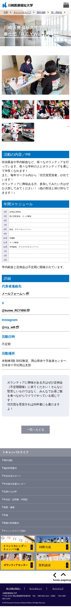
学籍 (6, 515)
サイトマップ (57, 589)
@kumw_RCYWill (14, 310)
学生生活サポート (12, 476)
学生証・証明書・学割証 (16, 499)
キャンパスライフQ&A (15, 531)
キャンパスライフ (22, 12)
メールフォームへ (13, 293)
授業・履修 (9, 507)
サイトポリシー (35, 589)
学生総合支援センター (14, 484)
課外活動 (41, 12)
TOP (6, 12)
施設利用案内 (10, 468)
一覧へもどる (35, 429)
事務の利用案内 (11, 523)
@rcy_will (8, 327)
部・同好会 (56, 12)
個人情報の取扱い (13, 589)
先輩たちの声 (10, 491)
